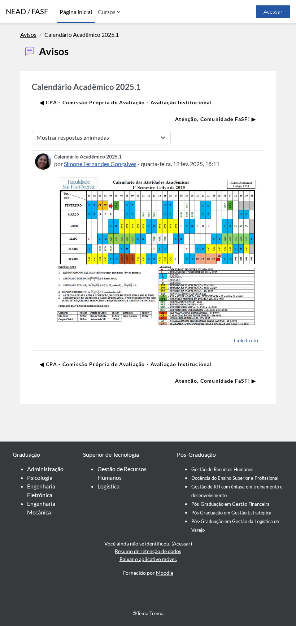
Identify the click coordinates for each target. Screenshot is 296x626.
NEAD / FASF (27, 11)
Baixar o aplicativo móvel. (148, 559)
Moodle (164, 573)
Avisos (28, 34)
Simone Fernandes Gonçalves (100, 163)
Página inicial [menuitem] (76, 11)
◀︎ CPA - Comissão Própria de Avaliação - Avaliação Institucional (126, 102)
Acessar (273, 11)
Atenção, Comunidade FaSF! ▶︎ (215, 119)
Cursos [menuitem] (107, 12)
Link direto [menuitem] (246, 340)
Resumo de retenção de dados (148, 551)
